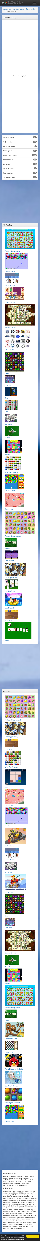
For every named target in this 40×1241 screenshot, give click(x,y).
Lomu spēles (19, 151)
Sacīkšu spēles (19, 160)
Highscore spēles (19, 146)
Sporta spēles (19, 173)
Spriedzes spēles (19, 177)
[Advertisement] (20, 41)
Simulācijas (19, 164)
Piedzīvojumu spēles (19, 155)
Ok (32, 1236)
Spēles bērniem (19, 168)
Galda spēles (19, 142)
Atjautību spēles (19, 137)
